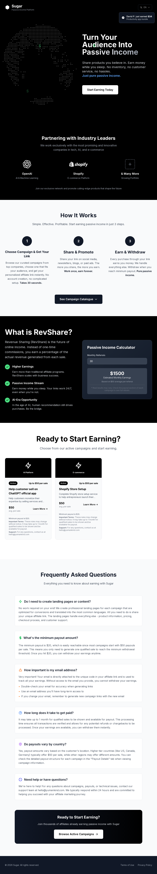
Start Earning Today (100, 89)
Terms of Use (127, 865)
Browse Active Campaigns (76, 834)
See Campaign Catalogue (76, 299)
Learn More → (40, 508)
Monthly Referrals (96, 355)
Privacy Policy (145, 865)
